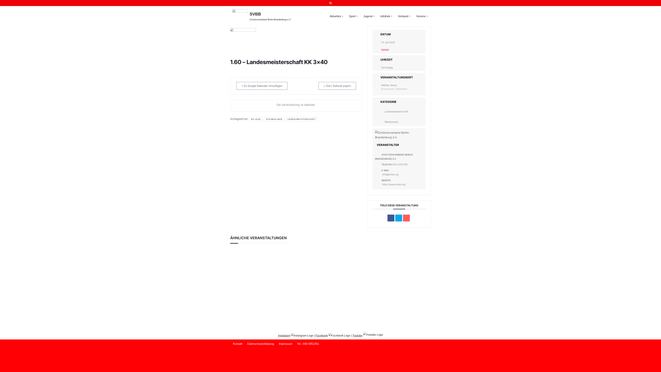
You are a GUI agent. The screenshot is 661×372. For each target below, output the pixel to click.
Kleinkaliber (274, 119)
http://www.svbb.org (394, 184)
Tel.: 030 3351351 (308, 343)
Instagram (284, 335)
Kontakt (237, 343)
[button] (342, 16)
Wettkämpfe (391, 121)
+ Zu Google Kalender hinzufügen (261, 85)
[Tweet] (398, 218)
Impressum (285, 343)
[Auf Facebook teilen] (390, 218)
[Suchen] (330, 3)
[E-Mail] (406, 218)
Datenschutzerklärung (260, 343)
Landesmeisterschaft (302, 119)
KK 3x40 (256, 119)
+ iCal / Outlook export (337, 85)
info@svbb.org (390, 174)
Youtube (357, 335)
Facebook (322, 335)
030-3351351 (400, 164)
